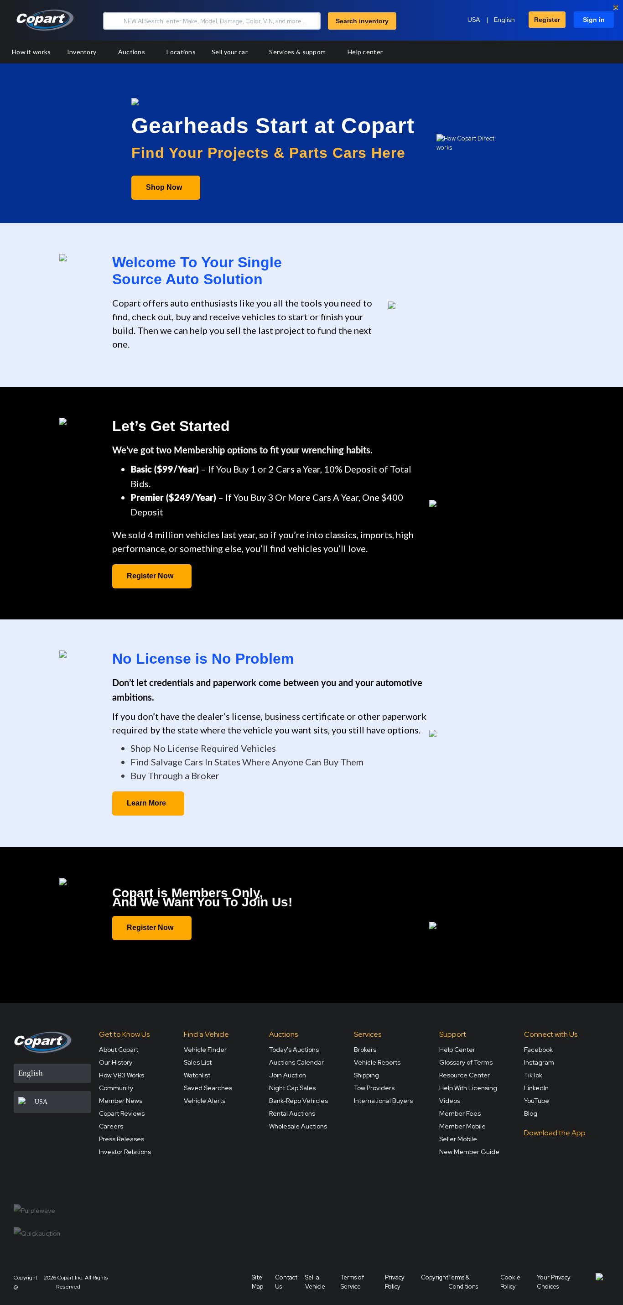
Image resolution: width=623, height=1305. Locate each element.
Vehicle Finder (205, 1049)
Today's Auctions (294, 1049)
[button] (112, 21)
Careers (111, 1126)
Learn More (146, 803)
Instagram (539, 1062)
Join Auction (287, 1075)
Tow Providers (374, 1088)
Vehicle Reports (377, 1062)
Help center (365, 52)
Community (116, 1088)
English (504, 20)
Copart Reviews (122, 1113)
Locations (181, 52)
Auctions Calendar (296, 1062)
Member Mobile (462, 1126)
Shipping (366, 1075)
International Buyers (383, 1101)
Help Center (457, 1049)
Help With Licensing (468, 1088)
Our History (115, 1062)
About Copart (118, 1049)
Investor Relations (125, 1152)
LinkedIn (536, 1088)
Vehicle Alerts (204, 1101)
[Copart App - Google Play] (547, 1176)
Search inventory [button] (362, 21)
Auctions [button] (132, 52)
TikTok (533, 1075)
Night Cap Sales (292, 1088)
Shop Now (164, 187)
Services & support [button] (298, 52)
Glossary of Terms (466, 1062)
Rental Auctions (292, 1113)
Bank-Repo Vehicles (298, 1101)
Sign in (594, 19)
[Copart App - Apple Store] (547, 1150)
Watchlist (197, 1075)
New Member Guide (469, 1152)
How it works (31, 52)
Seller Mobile (458, 1139)
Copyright (434, 1277)
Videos (449, 1101)
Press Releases (121, 1139)
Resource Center (464, 1075)
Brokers (365, 1049)
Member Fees (460, 1113)
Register (547, 19)
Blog (530, 1113)
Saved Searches (208, 1088)
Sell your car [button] (230, 52)
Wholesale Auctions (298, 1126)
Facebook (538, 1049)
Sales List (198, 1062)
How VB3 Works (121, 1075)
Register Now (150, 576)
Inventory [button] (82, 52)
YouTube (536, 1101)
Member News (120, 1101)
